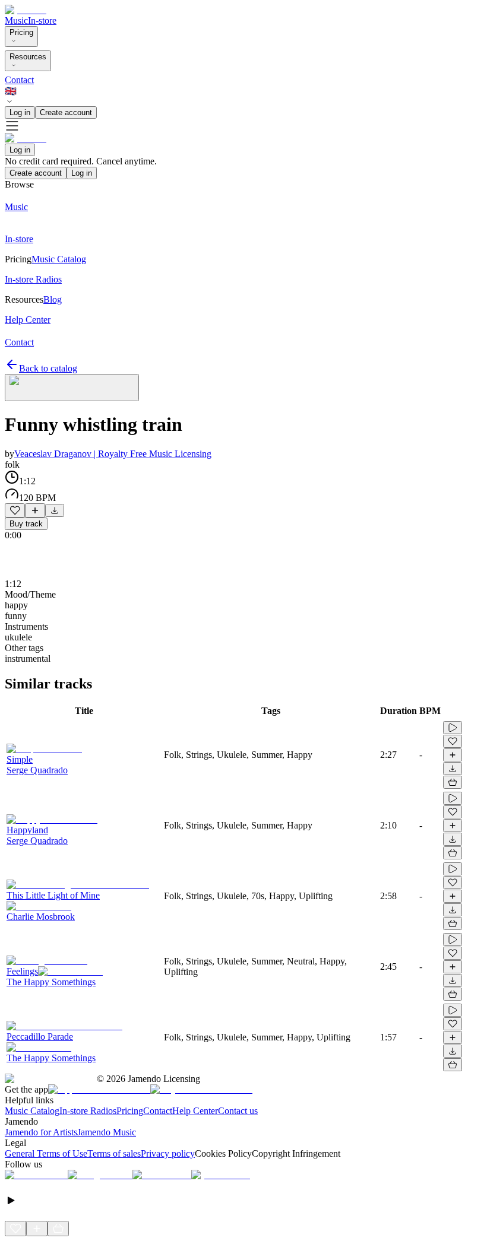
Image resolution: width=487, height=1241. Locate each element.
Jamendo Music (106, 1132)
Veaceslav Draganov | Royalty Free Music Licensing (112, 454)
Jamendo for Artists (41, 1132)
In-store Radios (87, 1111)
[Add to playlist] (35, 510)
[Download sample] (54, 510)
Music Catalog (32, 1111)
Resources (28, 56)
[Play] (72, 387)
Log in (20, 112)
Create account (66, 112)
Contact (19, 80)
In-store (42, 20)
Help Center (195, 1111)
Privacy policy (168, 1153)
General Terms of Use (46, 1153)
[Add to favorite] (15, 510)
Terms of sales (114, 1153)
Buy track (26, 523)
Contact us (238, 1111)
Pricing (21, 32)
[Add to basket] (452, 782)
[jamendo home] (25, 10)
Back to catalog (48, 368)
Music (16, 20)
